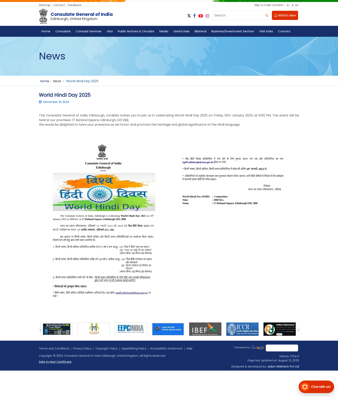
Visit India (266, 31)
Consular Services (89, 31)
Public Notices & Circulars (136, 31)
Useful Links (181, 31)
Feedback (74, 5)
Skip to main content (268, 5)
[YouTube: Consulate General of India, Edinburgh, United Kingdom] (201, 16)
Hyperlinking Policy (133, 348)
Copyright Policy (106, 348)
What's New (286, 15)
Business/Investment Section (232, 31)
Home (45, 31)
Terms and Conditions (54, 348)
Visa (110, 31)
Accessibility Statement (166, 348)
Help (189, 348)
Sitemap (44, 5)
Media (163, 31)
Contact (59, 5)
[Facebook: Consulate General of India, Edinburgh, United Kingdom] (194, 16)
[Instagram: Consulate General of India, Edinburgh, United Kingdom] (207, 16)
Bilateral (200, 31)
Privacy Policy (82, 348)
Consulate (63, 31)
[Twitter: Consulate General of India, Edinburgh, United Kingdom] (189, 16)
